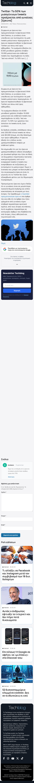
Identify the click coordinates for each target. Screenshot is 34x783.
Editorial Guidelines (20, 771)
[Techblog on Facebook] (4, 758)
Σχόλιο (3, 492)
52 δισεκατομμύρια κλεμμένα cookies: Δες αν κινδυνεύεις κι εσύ (15, 692)
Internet (5, 27)
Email (3, 525)
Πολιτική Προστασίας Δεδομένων (21, 766)
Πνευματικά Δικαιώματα (18, 769)
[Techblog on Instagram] (8, 758)
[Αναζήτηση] (24, 3)
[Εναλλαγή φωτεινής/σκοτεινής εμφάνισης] (28, 3)
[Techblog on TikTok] (22, 758)
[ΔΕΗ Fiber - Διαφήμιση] (17, 74)
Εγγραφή (17, 291)
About (15, 775)
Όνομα (3, 516)
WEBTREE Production (24, 775)
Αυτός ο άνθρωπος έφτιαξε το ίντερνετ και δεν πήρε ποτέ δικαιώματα (16, 615)
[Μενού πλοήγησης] (31, 3)
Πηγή (3, 243)
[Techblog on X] (17, 758)
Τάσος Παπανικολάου (19, 24)
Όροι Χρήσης (7, 766)
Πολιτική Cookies (10, 767)
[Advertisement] (17, 379)
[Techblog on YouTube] (12, 758)
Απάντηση (11, 477)
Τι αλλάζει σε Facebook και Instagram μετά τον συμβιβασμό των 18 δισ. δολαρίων (16, 575)
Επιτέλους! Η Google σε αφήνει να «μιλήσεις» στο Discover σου (16, 654)
